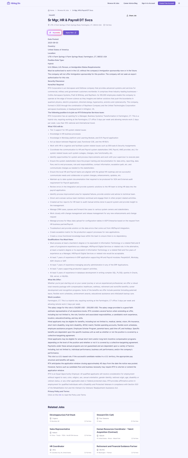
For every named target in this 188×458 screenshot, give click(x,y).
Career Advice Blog (130, 3)
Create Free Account (166, 3)
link (60, 395)
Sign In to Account (148, 3)
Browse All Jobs (113, 3)
